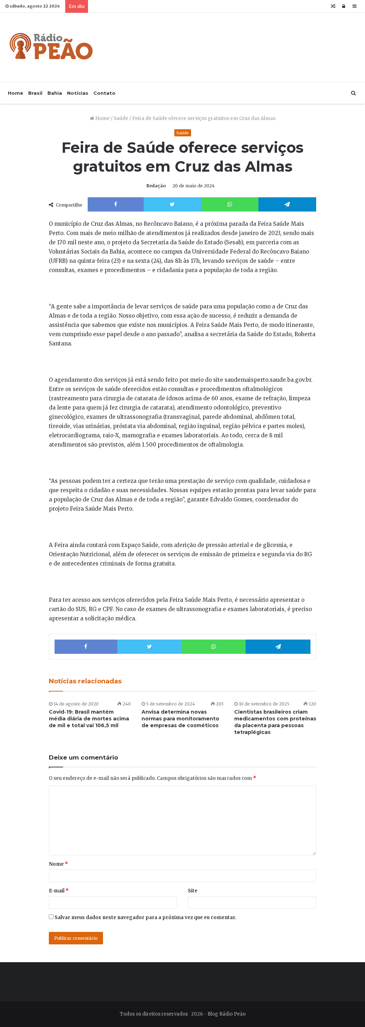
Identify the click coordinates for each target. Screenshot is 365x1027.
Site (192, 891)
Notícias (77, 93)
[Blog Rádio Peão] (51, 47)
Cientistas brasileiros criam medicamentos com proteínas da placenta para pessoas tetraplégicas (275, 722)
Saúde (121, 118)
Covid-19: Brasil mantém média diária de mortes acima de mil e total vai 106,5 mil (89, 719)
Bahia (54, 93)
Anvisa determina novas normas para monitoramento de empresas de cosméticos (180, 719)
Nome (58, 864)
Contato (104, 93)
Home (15, 93)
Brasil (35, 93)
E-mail (59, 891)
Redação (156, 185)
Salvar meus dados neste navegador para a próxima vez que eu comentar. (145, 917)
